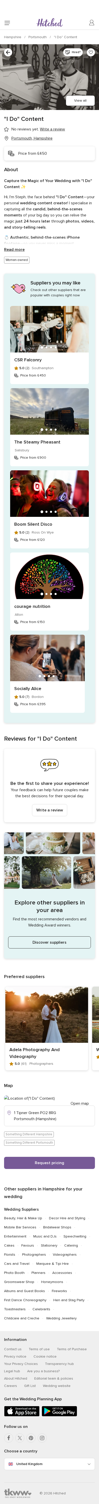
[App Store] (22, 1415)
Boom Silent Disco (33, 524)
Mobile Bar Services (20, 1227)
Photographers (34, 1254)
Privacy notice (15, 1356)
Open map (80, 1103)
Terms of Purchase (72, 1349)
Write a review (49, 810)
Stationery (49, 1245)
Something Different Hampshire (29, 1134)
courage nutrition (32, 606)
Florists (9, 1254)
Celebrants (41, 1309)
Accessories (62, 1273)
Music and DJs (45, 1236)
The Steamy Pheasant (37, 442)
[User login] (92, 23)
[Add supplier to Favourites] (91, 52)
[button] (49, 785)
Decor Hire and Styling (67, 1218)
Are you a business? (43, 1371)
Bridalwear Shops (57, 1227)
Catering (71, 1245)
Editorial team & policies (53, 1378)
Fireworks (59, 1291)
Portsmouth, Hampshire (32, 138)
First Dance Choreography (25, 1300)
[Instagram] (42, 1438)
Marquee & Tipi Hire (52, 1264)
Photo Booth (14, 1273)
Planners (38, 1273)
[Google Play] (59, 1415)
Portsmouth (38, 37)
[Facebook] (8, 1438)
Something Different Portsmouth (29, 1143)
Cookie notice (45, 1356)
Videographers (65, 1254)
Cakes (9, 1245)
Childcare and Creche (21, 1318)
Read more (14, 249)
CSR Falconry (28, 360)
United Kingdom (29, 1464)
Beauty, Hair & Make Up (23, 1218)
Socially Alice (27, 688)
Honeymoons (52, 1282)
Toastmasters (15, 1309)
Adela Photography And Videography (34, 1053)
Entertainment (15, 1236)
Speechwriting (74, 1236)
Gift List (30, 1386)
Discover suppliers (49, 942)
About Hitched (15, 1378)
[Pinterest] (31, 1438)
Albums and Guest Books (24, 1291)
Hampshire (13, 37)
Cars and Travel (16, 1264)
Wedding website (57, 1386)
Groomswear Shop (19, 1282)
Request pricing (49, 1162)
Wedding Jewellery (61, 1318)
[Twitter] (19, 1438)
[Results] (8, 52)
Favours (27, 1245)
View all (80, 100)
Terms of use (39, 1349)
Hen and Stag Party (69, 1300)
